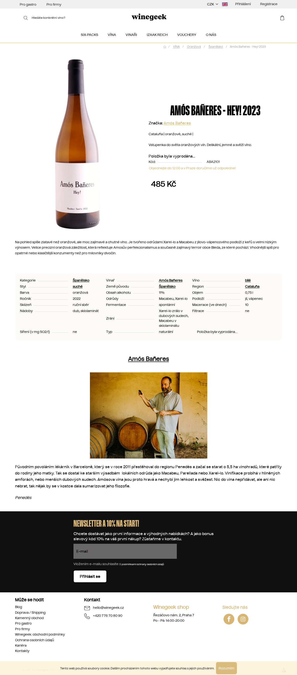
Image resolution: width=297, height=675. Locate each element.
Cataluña (252, 286)
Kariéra (21, 645)
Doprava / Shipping (30, 612)
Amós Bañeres (177, 123)
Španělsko (81, 280)
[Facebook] (229, 619)
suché (78, 286)
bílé (248, 280)
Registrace (269, 4)
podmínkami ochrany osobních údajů (143, 564)
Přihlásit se (90, 576)
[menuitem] (89, 34)
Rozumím (226, 668)
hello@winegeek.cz (108, 608)
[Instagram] (243, 619)
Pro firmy (53, 4)
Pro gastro (28, 4)
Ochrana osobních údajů (34, 640)
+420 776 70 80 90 (107, 615)
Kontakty (22, 651)
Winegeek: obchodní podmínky (40, 634)
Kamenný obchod (29, 618)
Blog (18, 607)
